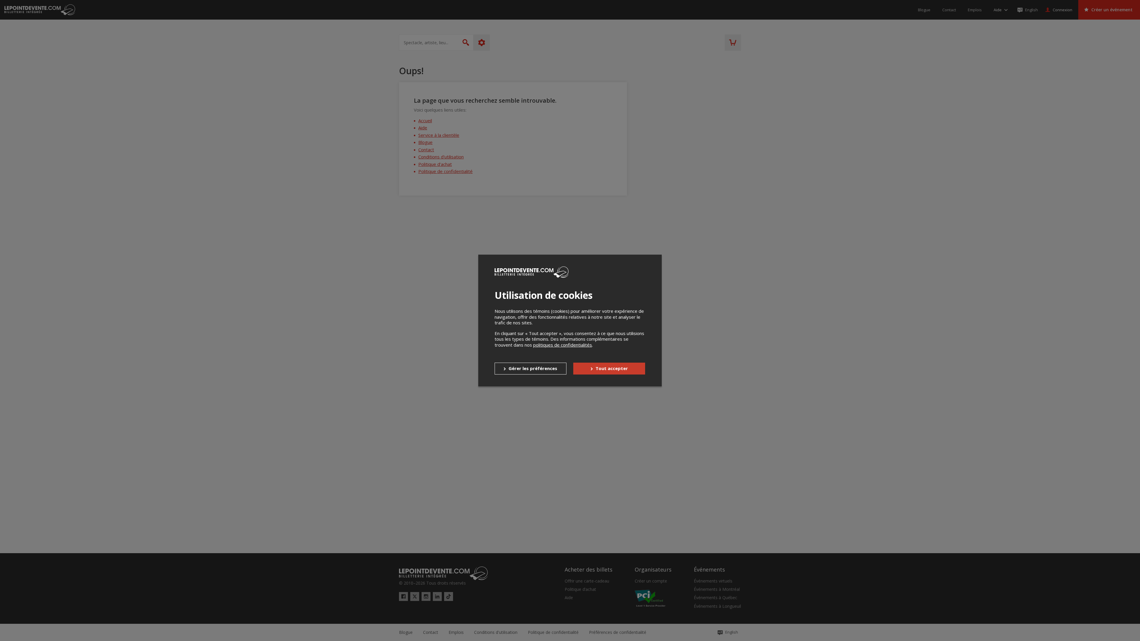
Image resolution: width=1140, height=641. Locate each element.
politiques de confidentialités (562, 345)
